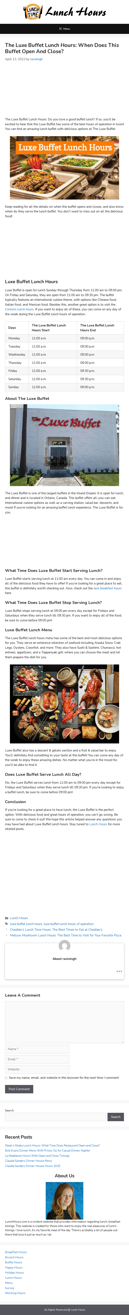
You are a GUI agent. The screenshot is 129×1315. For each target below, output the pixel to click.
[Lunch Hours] (64, 12)
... (119, 968)
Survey (9, 1288)
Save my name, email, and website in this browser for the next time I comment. (64, 1078)
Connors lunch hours (19, 309)
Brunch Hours (14, 1257)
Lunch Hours (98, 824)
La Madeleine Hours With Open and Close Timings (37, 1156)
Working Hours (15, 1293)
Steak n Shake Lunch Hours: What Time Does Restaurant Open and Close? (52, 1146)
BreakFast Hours (16, 1252)
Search (9, 1110)
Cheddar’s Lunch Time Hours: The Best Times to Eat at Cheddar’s (56, 930)
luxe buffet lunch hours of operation (69, 924)
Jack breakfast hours (108, 588)
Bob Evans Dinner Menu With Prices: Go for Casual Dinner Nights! (47, 1151)
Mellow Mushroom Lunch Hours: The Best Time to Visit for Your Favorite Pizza (65, 935)
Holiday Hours (14, 1273)
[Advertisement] (64, 91)
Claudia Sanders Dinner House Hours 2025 (32, 1166)
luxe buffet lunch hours (26, 924)
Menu (8, 1283)
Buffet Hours (13, 1262)
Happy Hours (14, 1268)
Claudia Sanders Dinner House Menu (28, 1161)
